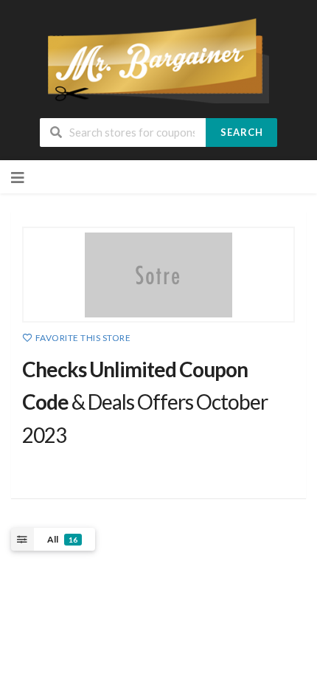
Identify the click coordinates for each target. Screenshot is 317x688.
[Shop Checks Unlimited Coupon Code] (158, 275)
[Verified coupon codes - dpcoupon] (158, 59)
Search (241, 132)
